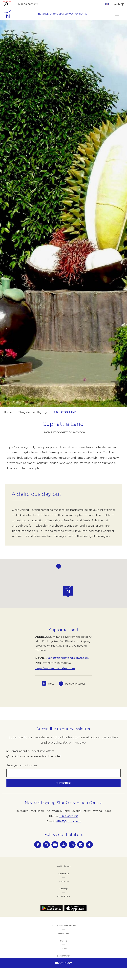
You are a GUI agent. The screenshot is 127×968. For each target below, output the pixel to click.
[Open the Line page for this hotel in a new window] (80, 844)
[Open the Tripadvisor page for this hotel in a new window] (63, 844)
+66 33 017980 (68, 816)
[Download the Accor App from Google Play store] (51, 908)
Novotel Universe (63, 956)
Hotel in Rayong (63, 866)
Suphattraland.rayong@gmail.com (67, 657)
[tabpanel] (63, 213)
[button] (68, 592)
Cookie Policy (63, 896)
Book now (63, 963)
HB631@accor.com (68, 821)
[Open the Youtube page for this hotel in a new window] (54, 844)
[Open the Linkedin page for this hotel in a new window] (72, 844)
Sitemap (64, 888)
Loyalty (63, 948)
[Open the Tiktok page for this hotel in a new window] (89, 844)
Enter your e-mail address (21, 765)
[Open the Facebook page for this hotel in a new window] (37, 844)
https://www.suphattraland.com (55, 668)
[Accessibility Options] (7, 4)
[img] (9, 14)
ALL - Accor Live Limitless (63, 925)
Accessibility (63, 933)
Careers (63, 941)
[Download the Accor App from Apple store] (75, 908)
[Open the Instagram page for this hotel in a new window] (46, 844)
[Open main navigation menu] (117, 14)
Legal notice (63, 881)
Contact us (63, 873)
